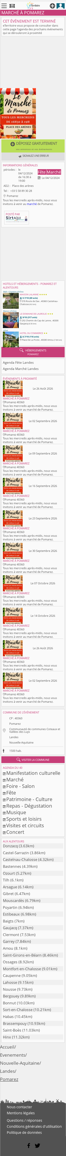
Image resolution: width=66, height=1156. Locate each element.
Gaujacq (10, 927)
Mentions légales (21, 1113)
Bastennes (12, 866)
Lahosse (10, 982)
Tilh (6, 880)
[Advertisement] (33, 63)
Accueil (7, 1047)
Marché (54, 172)
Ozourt (9, 873)
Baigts (8, 921)
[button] (33, 146)
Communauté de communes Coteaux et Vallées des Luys (34, 730)
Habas (8, 1016)
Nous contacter (19, 1107)
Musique (16, 812)
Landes (13, 737)
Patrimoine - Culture (29, 799)
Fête (42, 172)
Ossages (10, 961)
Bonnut (9, 1003)
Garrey (9, 941)
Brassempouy (15, 1023)
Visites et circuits (25, 825)
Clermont (11, 934)
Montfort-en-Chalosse (22, 968)
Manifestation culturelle (33, 773)
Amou (8, 948)
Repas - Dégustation (29, 805)
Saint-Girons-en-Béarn (22, 955)
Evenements (12, 1055)
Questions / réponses (24, 1120)
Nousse (9, 989)
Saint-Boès (12, 1030)
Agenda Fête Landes (18, 362)
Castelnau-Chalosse (20, 859)
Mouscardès (13, 900)
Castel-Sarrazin (16, 852)
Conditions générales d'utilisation (34, 1126)
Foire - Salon (20, 786)
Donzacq (10, 845)
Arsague (10, 886)
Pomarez (15, 724)
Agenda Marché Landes (21, 368)
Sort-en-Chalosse (17, 1009)
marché (32, 204)
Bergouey (11, 996)
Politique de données (24, 1132)
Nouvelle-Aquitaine (21, 742)
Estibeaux (11, 914)
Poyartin (10, 907)
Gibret (8, 893)
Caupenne (12, 975)
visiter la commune (33, 760)
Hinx (7, 1037)
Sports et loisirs (24, 819)
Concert (15, 832)
